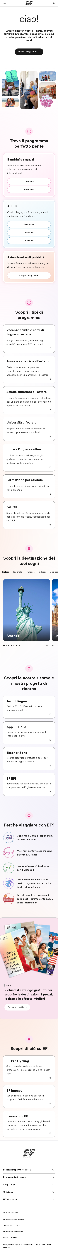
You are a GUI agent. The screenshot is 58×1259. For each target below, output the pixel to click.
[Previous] (47, 645)
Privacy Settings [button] (10, 1237)
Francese (30, 572)
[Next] (52, 645)
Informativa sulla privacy (13, 1219)
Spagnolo (17, 572)
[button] (4, 3)
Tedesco (42, 572)
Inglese (5, 572)
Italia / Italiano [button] (12, 1212)
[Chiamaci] (54, 3)
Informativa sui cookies (13, 1231)
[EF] (29, 3)
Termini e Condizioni (11, 1225)
